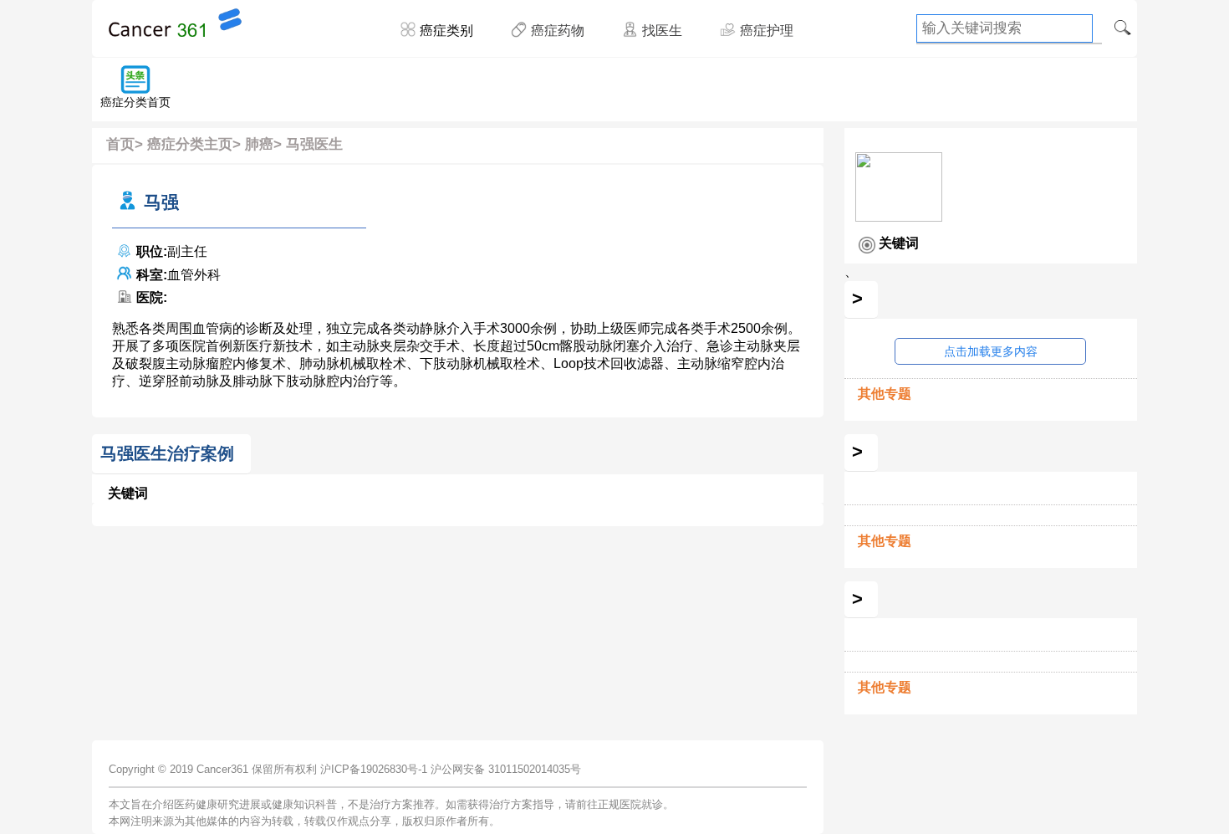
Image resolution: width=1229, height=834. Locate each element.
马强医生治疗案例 (167, 453)
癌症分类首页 (135, 102)
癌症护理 (766, 30)
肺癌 (259, 144)
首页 (120, 144)
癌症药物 (557, 30)
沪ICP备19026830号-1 (373, 769)
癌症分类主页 (189, 144)
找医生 (662, 30)
